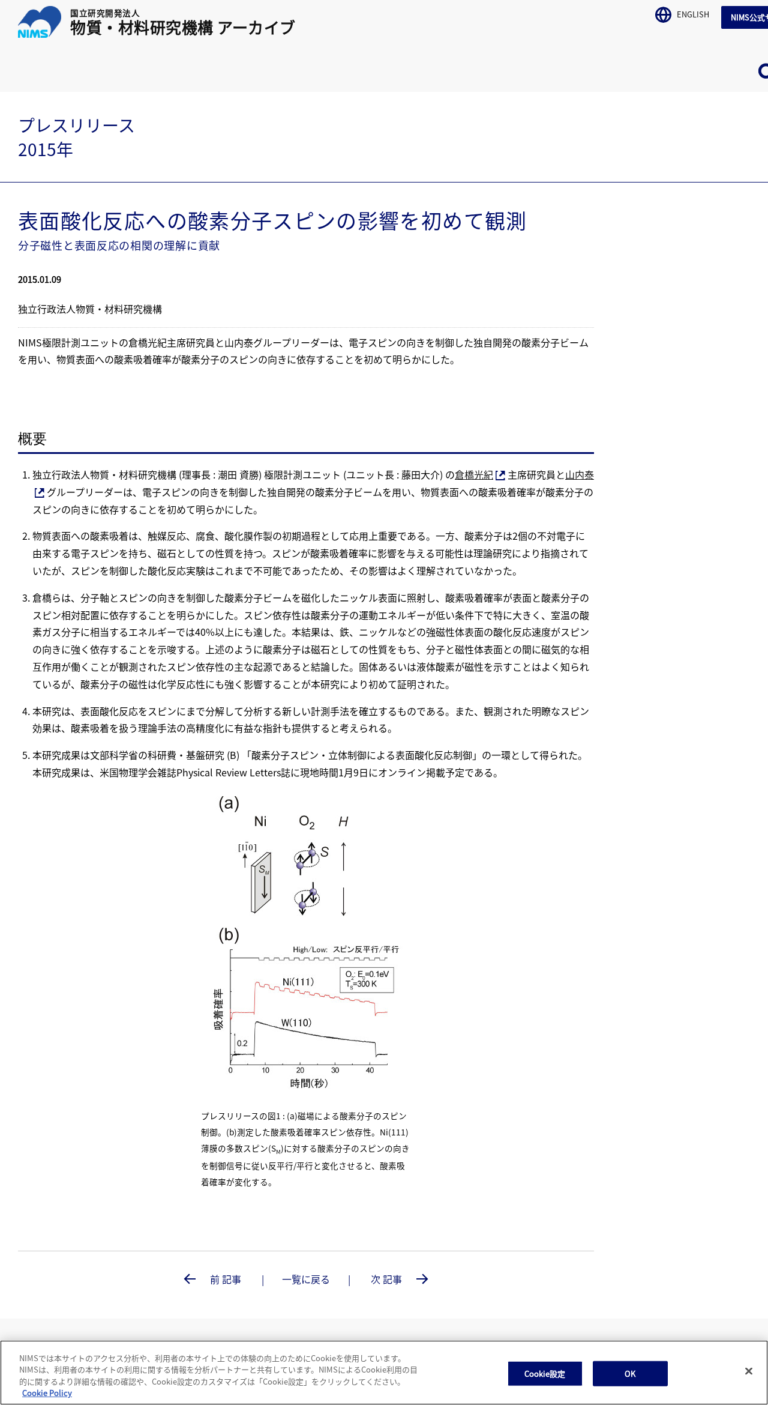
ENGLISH (692, 13)
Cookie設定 (545, 1373)
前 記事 (226, 1279)
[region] (384, 1372)
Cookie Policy (47, 1392)
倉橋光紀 (474, 474)
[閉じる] (749, 1371)
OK (630, 1373)
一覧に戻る (306, 1279)
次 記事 (387, 1279)
